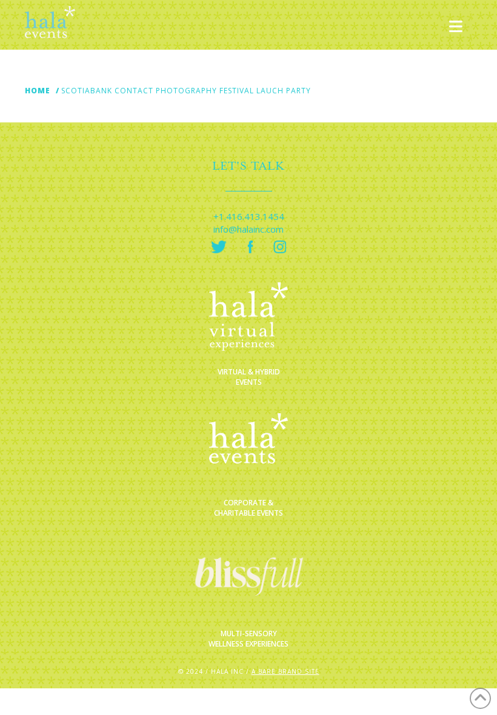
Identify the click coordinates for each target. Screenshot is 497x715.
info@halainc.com (248, 229)
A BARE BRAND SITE (285, 671)
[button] (456, 27)
